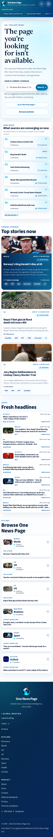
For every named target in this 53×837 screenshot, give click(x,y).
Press (3, 788)
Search (41, 87)
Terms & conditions (9, 805)
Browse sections (26, 111)
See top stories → (11, 215)
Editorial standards (9, 797)
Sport (17, 635)
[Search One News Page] (41, 4)
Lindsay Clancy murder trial (12, 14)
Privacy (4, 801)
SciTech (14, 659)
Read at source (46, 422)
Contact (4, 792)
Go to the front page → (26, 104)
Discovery (5, 741)
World (17, 542)
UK (15, 565)
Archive (4, 729)
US (15, 588)
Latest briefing (7, 718)
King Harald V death (33, 14)
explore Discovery (32, 71)
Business (18, 612)
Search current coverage (17, 81)
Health (4, 767)
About (4, 784)
